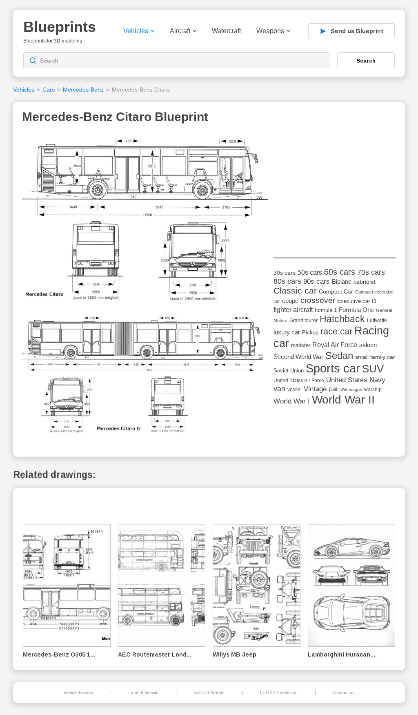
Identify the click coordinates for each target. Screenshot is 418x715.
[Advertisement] (334, 184)
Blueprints (59, 26)
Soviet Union (288, 371)
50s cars (310, 272)
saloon (368, 344)
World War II (343, 399)
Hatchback (342, 319)
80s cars (287, 281)
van (279, 389)
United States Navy (355, 380)
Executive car (353, 301)
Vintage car (321, 389)
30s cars (284, 273)
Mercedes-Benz (83, 89)
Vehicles (135, 30)
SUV (373, 368)
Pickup (310, 332)
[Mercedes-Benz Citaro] (145, 219)
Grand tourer (303, 320)
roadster (300, 345)
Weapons (270, 30)
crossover (317, 300)
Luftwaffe (377, 320)
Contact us (344, 692)
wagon (355, 389)
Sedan (339, 355)
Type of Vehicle (143, 692)
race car (336, 331)
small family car (375, 357)
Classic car (295, 291)
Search (366, 60)
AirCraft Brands (209, 692)
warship (373, 389)
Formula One (356, 309)
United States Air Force (298, 380)
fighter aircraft (293, 309)
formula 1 (326, 310)
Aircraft (180, 30)
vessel (294, 389)
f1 (374, 301)
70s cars (371, 272)
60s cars (339, 271)
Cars (48, 89)
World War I (291, 401)
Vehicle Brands (78, 692)
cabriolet (365, 282)
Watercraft (226, 30)
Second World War (298, 357)
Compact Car (336, 292)
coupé (290, 300)
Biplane (341, 281)
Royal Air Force (334, 344)
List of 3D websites (279, 692)
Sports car (333, 368)
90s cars (316, 281)
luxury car (286, 332)
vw (343, 389)
